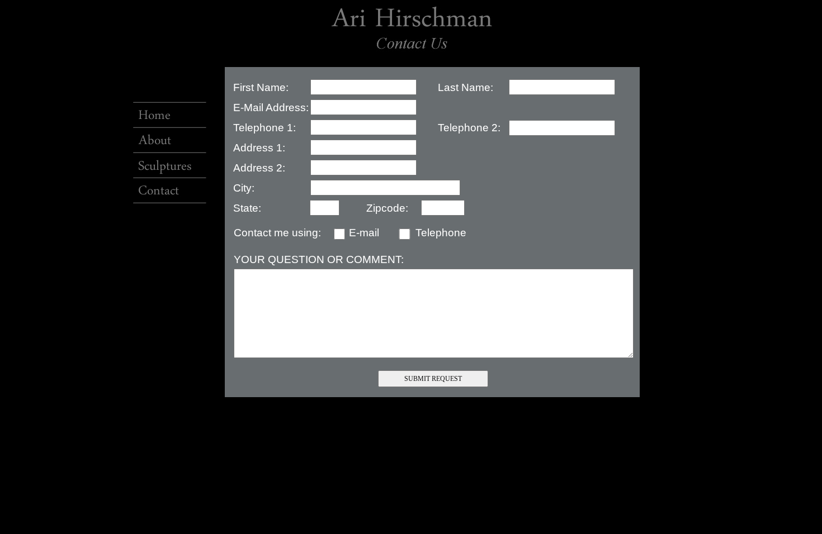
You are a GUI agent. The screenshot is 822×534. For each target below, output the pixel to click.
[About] (168, 134)
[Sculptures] (168, 159)
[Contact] (168, 184)
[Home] (168, 109)
